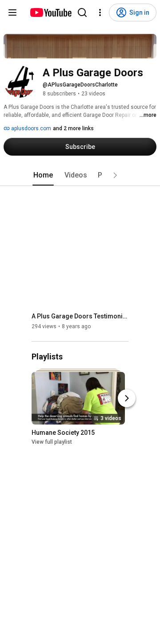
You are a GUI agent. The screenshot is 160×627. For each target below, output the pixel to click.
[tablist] (80, 175)
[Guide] (12, 12)
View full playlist (52, 442)
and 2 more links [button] (73, 128)
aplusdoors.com (30, 128)
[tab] (43, 175)
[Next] (127, 399)
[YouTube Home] (50, 12)
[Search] (82, 12)
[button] (115, 175)
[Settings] (100, 12)
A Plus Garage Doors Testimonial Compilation (80, 316)
